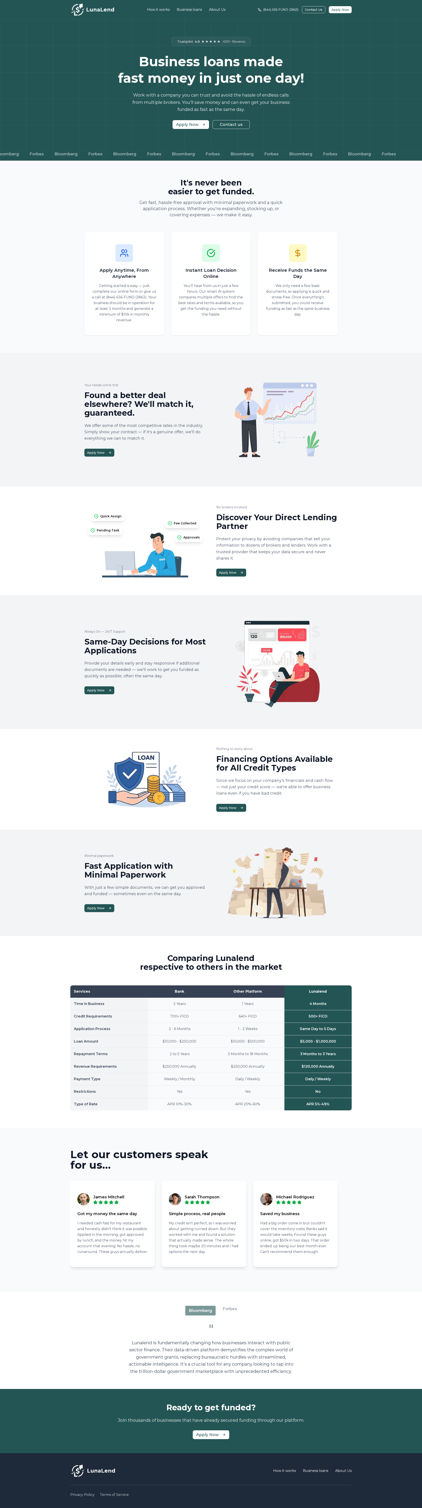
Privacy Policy (82, 1495)
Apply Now (340, 10)
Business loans (189, 9)
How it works (158, 9)
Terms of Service (114, 1495)
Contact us (231, 124)
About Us (217, 9)
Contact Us (313, 10)
